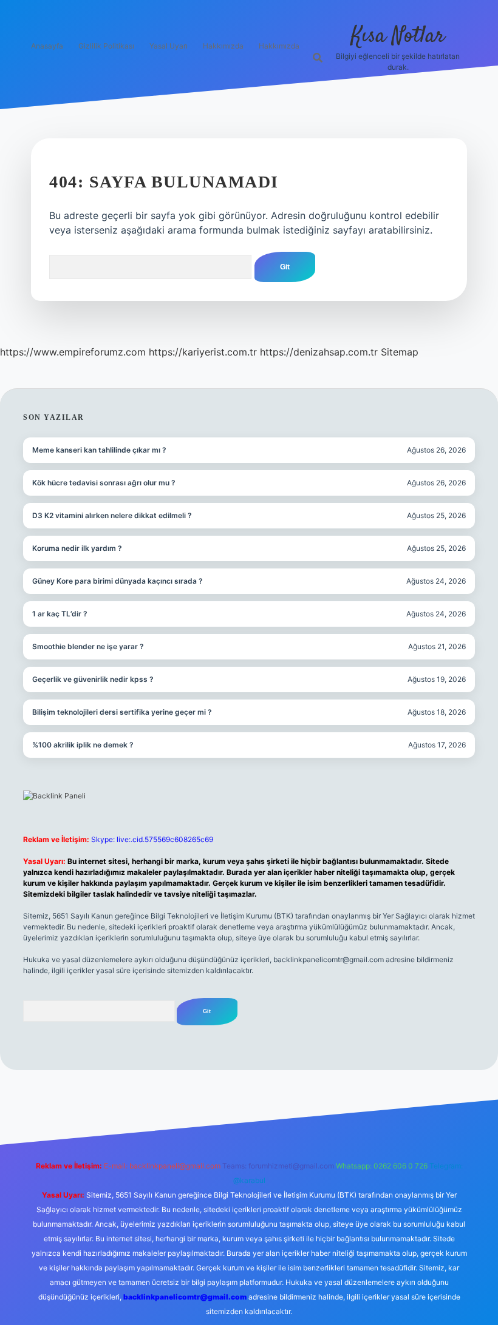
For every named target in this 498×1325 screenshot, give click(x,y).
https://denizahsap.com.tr (319, 352)
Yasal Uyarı (168, 45)
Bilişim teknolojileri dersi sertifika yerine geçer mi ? (122, 711)
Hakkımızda (223, 45)
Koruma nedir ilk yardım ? (77, 548)
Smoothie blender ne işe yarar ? (88, 646)
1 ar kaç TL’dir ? (59, 613)
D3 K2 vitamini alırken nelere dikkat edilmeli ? (112, 515)
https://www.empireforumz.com (73, 352)
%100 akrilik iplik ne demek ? (83, 744)
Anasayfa (47, 45)
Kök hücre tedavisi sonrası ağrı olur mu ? (104, 482)
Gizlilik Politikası (106, 45)
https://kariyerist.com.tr (203, 352)
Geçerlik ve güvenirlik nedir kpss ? (93, 679)
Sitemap (399, 352)
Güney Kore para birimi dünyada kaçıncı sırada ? (117, 580)
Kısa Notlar (398, 36)
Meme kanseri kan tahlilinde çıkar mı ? (99, 449)
